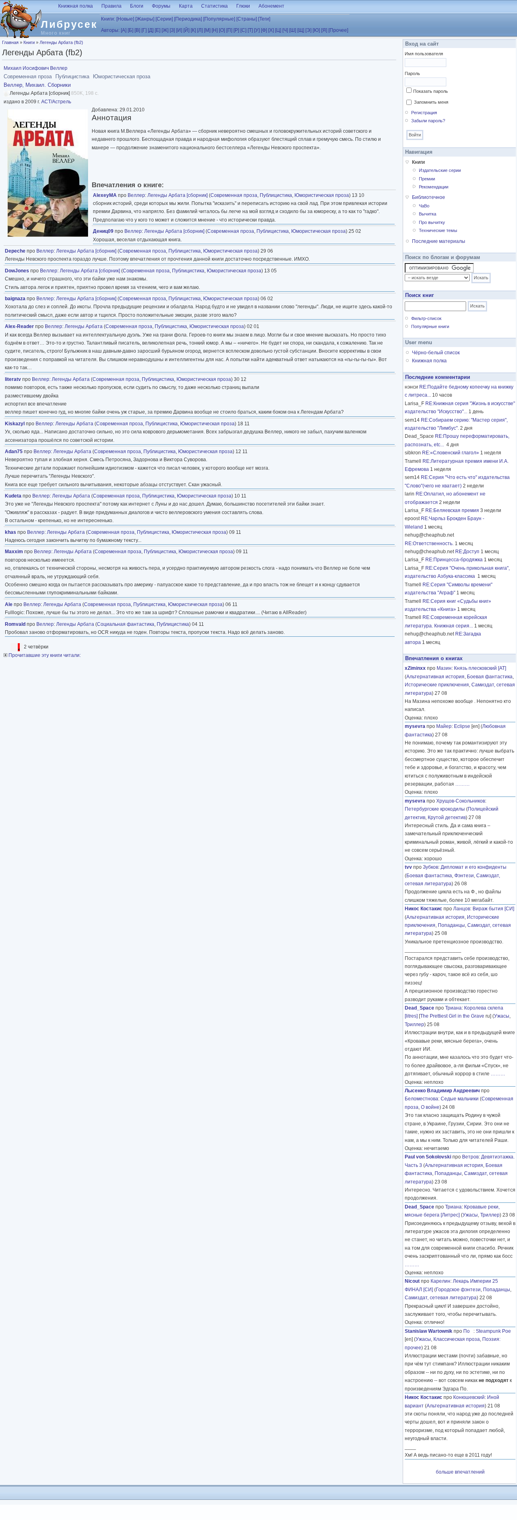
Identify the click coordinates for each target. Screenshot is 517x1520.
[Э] (308, 30)
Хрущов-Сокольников (460, 801)
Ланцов (461, 909)
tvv (408, 867)
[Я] (324, 30)
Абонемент (271, 6)
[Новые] (125, 19)
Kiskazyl (15, 424)
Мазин (444, 668)
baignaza (15, 298)
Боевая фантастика (490, 677)
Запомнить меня (431, 102)
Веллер (136, 195)
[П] (229, 30)
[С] (243, 30)
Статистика (214, 6)
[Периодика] (188, 19)
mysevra (415, 726)
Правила (111, 6)
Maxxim (14, 551)
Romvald (15, 624)
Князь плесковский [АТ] (480, 668)
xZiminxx (415, 668)
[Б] (130, 30)
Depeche (15, 251)
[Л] (200, 30)
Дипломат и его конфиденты (473, 867)
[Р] (236, 30)
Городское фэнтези (458, 1289)
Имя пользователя (424, 53)
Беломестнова (421, 1099)
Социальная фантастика (125, 624)
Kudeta (13, 496)
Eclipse (462, 726)
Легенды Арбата (84, 326)
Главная (10, 42)
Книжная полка (75, 6)
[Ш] (292, 30)
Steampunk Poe (493, 1331)
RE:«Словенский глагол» (450, 453)
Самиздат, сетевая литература (441, 1297)
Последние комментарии (437, 377)
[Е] (157, 30)
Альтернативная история (435, 677)
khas (10, 532)
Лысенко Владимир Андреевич (442, 1090)
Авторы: (110, 30)
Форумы (161, 6)
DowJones (17, 271)
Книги (29, 42)
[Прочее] (338, 30)
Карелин (440, 1281)
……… (462, 784)
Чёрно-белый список (436, 352)
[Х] (271, 30)
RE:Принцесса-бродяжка (454, 559)
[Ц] (278, 30)
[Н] (215, 30)
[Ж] (165, 30)
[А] (123, 30)
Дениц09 (103, 231)
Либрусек (69, 24)
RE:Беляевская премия (452, 510)
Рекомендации (433, 186)
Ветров (470, 1157)
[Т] (250, 30)
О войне (430, 1107)
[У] (257, 30)
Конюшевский (469, 1397)
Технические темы (438, 230)
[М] (207, 30)
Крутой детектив (447, 817)
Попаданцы (451, 925)
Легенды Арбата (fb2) (61, 42)
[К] (193, 30)
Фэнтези (464, 875)
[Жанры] (144, 19)
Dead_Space (419, 1008)
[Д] (150, 30)
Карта (186, 6)
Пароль (412, 73)
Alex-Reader (19, 326)
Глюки (243, 6)
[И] (179, 30)
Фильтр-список (426, 318)
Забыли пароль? (428, 120)
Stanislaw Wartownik (428, 1331)
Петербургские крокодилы (435, 809)
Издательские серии (440, 170)
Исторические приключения (437, 685)
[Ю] (316, 30)
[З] (172, 30)
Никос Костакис (423, 909)
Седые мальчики (460, 1099)
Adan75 (14, 451)
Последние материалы (438, 241)
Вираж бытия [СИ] (493, 909)
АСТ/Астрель (56, 102)
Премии (427, 178)
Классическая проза (456, 1339)
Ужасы (501, 1016)
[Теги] (264, 19)
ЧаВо (424, 205)
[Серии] (164, 19)
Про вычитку (432, 222)
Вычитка (427, 213)
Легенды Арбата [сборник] (177, 195)
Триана (453, 1008)
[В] (137, 30)
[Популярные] (219, 19)
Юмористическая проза (321, 195)
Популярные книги (430, 326)
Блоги (136, 6)
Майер (444, 726)
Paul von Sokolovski (428, 1157)
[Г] (144, 30)
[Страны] (246, 19)
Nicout (412, 1281)
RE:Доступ (467, 551)
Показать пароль (430, 91)
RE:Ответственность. (429, 543)
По (468, 1331)
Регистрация (424, 112)
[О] (222, 30)
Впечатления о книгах (433, 658)
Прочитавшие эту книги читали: (44, 655)
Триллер (414, 1024)
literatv (13, 379)
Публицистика (276, 195)
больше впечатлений (460, 1472)
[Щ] (300, 30)
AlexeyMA (105, 195)
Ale (9, 604)
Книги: (108, 19)
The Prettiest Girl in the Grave (452, 1016)
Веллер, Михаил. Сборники (37, 85)
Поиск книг (419, 295)
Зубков (430, 867)
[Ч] (285, 30)
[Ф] (264, 30)
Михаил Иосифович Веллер (35, 68)
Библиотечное (428, 197)
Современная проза (233, 195)
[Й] (186, 30)
